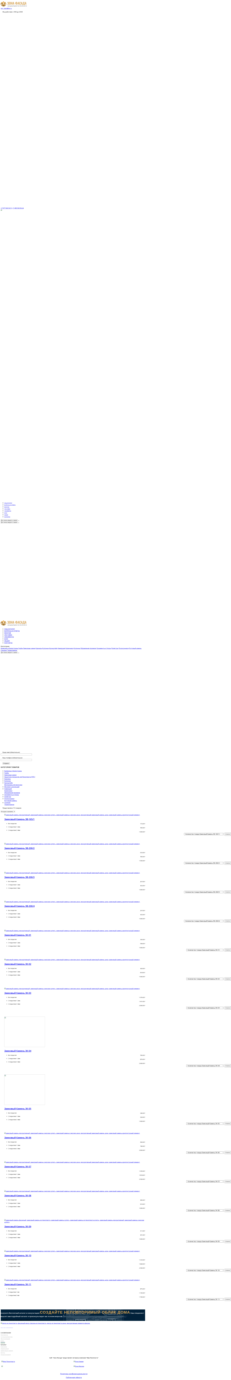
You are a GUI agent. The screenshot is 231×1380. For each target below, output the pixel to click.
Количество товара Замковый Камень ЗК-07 (203, 1181)
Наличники (69, 648)
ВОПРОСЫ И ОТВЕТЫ (10, 505)
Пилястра (7, 797)
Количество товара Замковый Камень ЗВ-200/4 (202, 921)
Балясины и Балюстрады (9, 648)
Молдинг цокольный (11, 787)
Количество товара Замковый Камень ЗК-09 (203, 1241)
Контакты (4, 1335)
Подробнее (75, 841)
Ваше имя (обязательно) (11, 752)
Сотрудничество (7, 1337)
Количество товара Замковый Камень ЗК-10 (203, 1270)
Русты (3, 1353)
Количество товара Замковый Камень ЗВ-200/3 (202, 892)
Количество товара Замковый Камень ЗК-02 (203, 979)
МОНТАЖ (6, 507)
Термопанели (12, 650)
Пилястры (114, 648)
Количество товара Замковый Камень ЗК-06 (203, 1153)
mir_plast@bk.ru (6, 8)
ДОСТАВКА (7, 509)
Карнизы (39, 648)
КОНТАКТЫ (7, 517)
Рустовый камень (135, 648)
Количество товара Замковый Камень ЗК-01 (203, 950)
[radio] (51, 823)
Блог (2, 1341)
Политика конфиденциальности (73, 1374)
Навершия (61, 648)
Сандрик (4, 650)
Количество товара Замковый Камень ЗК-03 (203, 1008)
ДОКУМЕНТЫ (7, 511)
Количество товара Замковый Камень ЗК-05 (203, 1124)
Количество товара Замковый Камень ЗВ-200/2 (202, 863)
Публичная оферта (74, 1377)
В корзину (228, 834)
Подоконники (124, 648)
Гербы (20, 648)
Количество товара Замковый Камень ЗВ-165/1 (202, 834)
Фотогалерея (5, 1339)
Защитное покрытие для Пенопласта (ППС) (19, 777)
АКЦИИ (6, 515)
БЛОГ (5, 513)
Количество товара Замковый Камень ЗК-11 (203, 1299)
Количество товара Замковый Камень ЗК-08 (203, 1210)
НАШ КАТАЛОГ (8, 503)
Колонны (45, 648)
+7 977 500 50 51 (6, 208)
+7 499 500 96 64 (18, 208)
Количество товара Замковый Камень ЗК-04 (203, 1066)
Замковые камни (29, 648)
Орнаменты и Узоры (103, 648)
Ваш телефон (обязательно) (12, 758)
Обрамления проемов (88, 648)
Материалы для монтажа (13, 785)
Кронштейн (53, 648)
